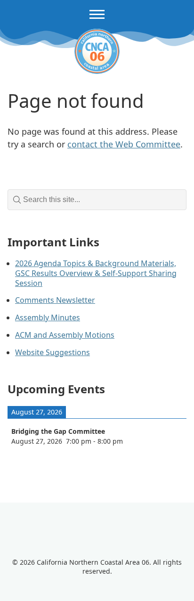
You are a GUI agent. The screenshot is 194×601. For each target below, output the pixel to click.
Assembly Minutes (47, 317)
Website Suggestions (52, 352)
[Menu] (97, 14)
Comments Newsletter (55, 300)
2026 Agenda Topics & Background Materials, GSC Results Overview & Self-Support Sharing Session (96, 273)
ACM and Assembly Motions (64, 335)
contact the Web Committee (123, 144)
